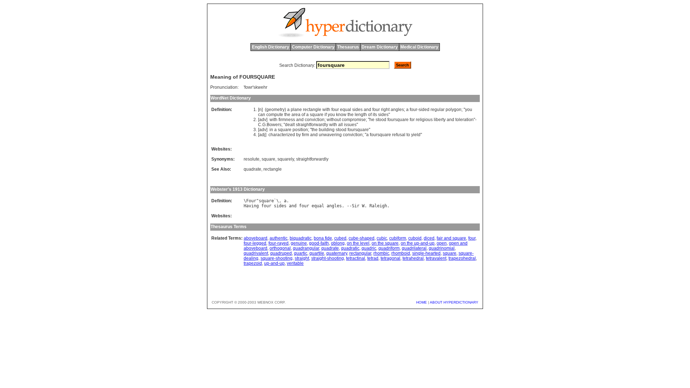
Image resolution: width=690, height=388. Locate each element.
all (340, 124)
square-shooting (277, 258)
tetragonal (390, 258)
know (341, 114)
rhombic (381, 253)
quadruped (281, 253)
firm (305, 134)
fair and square (451, 238)
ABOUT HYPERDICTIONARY (454, 302)
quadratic (350, 248)
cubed (340, 238)
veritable (295, 263)
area (295, 114)
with (326, 109)
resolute (251, 159)
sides (357, 109)
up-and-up (274, 263)
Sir (355, 205)
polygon (453, 109)
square (316, 114)
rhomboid (400, 253)
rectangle (312, 109)
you (468, 109)
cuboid (415, 238)
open (442, 243)
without (334, 119)
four (335, 109)
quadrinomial (442, 248)
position (300, 129)
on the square (385, 243)
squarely (285, 159)
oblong (338, 243)
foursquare (398, 119)
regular (438, 109)
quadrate (252, 169)
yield (415, 134)
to (408, 134)
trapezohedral (462, 258)
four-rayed (278, 243)
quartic (300, 253)
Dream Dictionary (380, 47)
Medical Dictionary (419, 47)
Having (251, 205)
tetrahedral (413, 258)
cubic (382, 238)
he (371, 119)
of (303, 114)
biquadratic (301, 238)
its (375, 114)
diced (429, 238)
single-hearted (426, 253)
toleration (464, 119)
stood (381, 119)
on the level (358, 243)
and (367, 109)
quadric (369, 248)
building (327, 129)
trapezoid (253, 263)
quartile (316, 253)
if (326, 114)
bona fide (323, 238)
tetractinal (355, 258)
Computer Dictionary (313, 47)
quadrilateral (414, 248)
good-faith (319, 243)
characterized (281, 134)
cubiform (397, 238)
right (385, 109)
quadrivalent (256, 253)
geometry (275, 109)
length (361, 114)
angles (397, 109)
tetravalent (436, 258)
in (271, 129)
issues (350, 124)
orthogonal (280, 248)
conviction (315, 119)
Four (251, 200)
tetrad (372, 258)
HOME (421, 302)
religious (424, 119)
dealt (290, 124)
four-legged (255, 243)
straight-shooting (327, 258)
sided (424, 109)
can (261, 114)
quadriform (389, 248)
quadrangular (306, 248)
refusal (398, 134)
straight (302, 258)
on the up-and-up (417, 243)
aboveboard (255, 238)
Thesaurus (348, 47)
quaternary (336, 253)
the (287, 114)
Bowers (274, 124)
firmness (287, 119)
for (412, 119)
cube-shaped (361, 238)
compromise (354, 119)
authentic (279, 238)
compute (274, 114)
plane (296, 109)
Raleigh (378, 205)
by (298, 134)
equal (345, 109)
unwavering (330, 134)
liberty (440, 119)
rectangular (360, 253)
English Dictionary (270, 47)
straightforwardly (312, 124)
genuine (299, 243)
